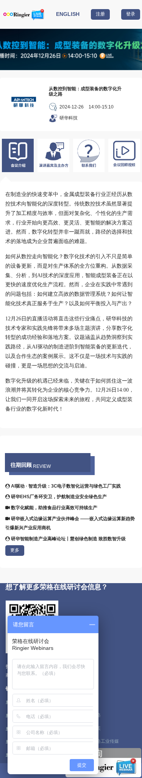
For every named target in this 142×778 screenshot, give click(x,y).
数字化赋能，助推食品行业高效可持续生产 (53, 507)
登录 (130, 14)
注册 (100, 14)
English (68, 14)
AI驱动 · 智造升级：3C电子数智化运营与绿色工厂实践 (65, 486)
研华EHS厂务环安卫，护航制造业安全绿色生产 (58, 496)
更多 (14, 550)
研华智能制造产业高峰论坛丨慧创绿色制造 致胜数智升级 (68, 538)
